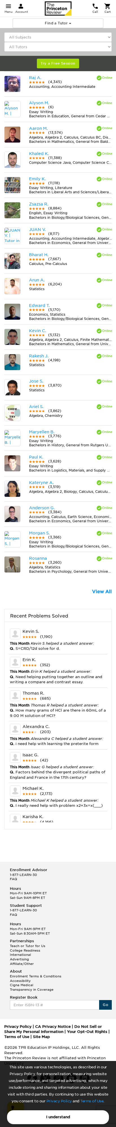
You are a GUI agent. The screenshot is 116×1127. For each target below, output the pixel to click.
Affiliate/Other (22, 964)
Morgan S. (39, 533)
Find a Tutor (57, 23)
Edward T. (39, 305)
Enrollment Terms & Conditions (35, 976)
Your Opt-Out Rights (87, 1032)
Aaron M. (38, 128)
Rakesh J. (38, 356)
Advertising (19, 959)
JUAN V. (37, 229)
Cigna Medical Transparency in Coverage (31, 987)
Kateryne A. (41, 482)
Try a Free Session (58, 63)
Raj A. (35, 77)
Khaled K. (39, 153)
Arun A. (37, 280)
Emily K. (37, 179)
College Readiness (25, 950)
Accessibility (20, 981)
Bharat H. (38, 254)
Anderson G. (42, 508)
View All (102, 591)
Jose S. (36, 381)
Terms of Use (91, 1101)
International (20, 955)
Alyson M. (39, 103)
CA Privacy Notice (53, 1026)
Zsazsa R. (38, 204)
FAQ (13, 879)
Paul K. (36, 457)
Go (105, 1005)
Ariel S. (36, 406)
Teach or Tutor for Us (27, 946)
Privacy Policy (59, 1101)
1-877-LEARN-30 (23, 875)
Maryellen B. (42, 432)
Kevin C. (37, 330)
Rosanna (38, 558)
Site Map (41, 1037)
